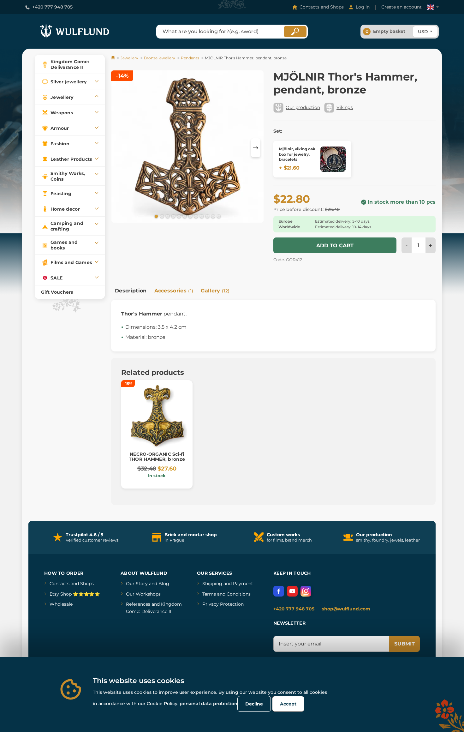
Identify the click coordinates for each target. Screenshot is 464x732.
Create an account (401, 7)
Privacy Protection (223, 604)
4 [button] (172, 216)
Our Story (137, 583)
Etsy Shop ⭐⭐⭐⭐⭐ (75, 594)
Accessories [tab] (173, 291)
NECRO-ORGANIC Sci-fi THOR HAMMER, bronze (157, 456)
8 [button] (195, 216)
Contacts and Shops (322, 7)
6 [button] (184, 216)
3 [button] (167, 216)
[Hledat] (295, 31)
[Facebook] (278, 591)
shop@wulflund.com (346, 609)
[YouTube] (292, 591)
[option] (187, 147)
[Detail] (333, 159)
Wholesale (61, 604)
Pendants (190, 58)
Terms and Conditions (226, 594)
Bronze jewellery (159, 58)
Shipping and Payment (227, 583)
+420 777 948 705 (52, 7)
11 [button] (212, 216)
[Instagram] (305, 591)
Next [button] (255, 147)
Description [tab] (131, 291)
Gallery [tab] (215, 291)
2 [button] (161, 216)
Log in (363, 7)
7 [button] (189, 216)
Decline (254, 704)
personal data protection (208, 703)
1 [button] (155, 216)
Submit (404, 644)
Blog (163, 583)
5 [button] (178, 216)
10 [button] (206, 216)
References (138, 604)
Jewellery (129, 58)
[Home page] (113, 58)
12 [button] (218, 216)
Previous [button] (119, 147)
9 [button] (201, 216)
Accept (288, 704)
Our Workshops (143, 594)
